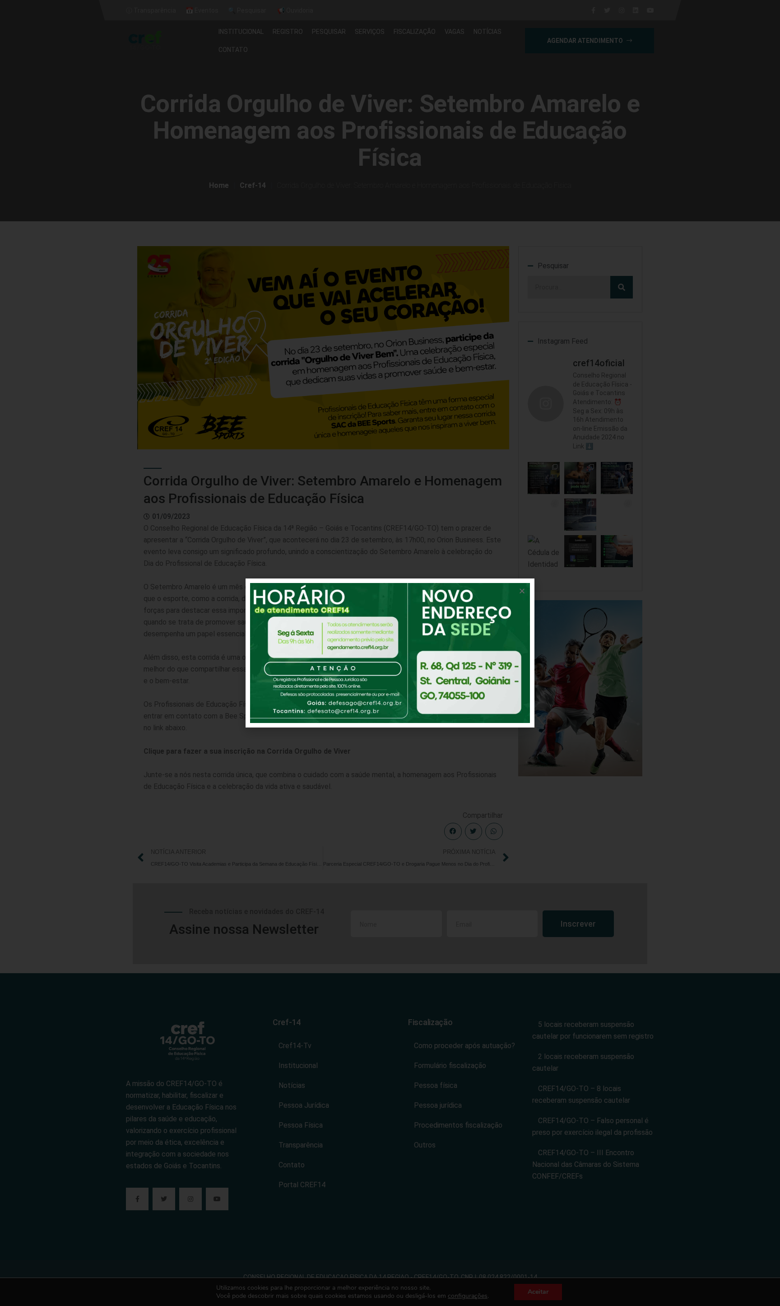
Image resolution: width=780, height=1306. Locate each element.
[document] (390, 653)
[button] (522, 591)
